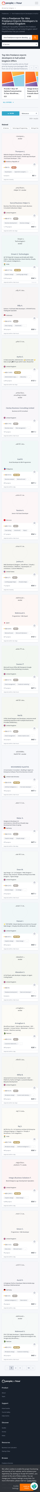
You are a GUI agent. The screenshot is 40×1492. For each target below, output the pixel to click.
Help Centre (5, 1416)
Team (3, 1396)
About (4, 1393)
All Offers (7, 102)
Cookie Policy (31, 1481)
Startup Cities (6, 1451)
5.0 (7, 167)
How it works (6, 1408)
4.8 (8, 218)
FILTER (12, 113)
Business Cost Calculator (9, 1447)
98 (29, 1368)
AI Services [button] (6, 128)
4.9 (8, 270)
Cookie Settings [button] (15, 1487)
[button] (36, 3)
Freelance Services (7, 1463)
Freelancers (5, 13)
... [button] (30, 171)
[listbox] (20, 85)
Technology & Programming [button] (20, 128)
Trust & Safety (6, 1412)
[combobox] (16, 37)
